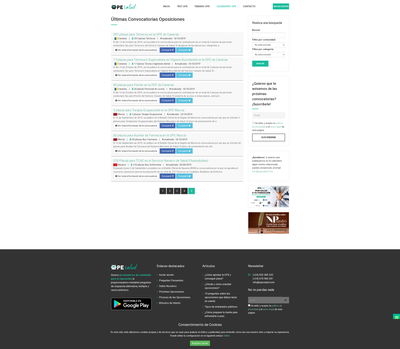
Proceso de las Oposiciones (174, 297)
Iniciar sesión (281, 6)
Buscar (260, 64)
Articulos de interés (169, 302)
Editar (227, 335)
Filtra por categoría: (263, 49)
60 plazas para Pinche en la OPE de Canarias (143, 85)
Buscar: (256, 30)
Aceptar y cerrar (200, 343)
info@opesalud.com (262, 171)
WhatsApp (396, 318)
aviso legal (275, 126)
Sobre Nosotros (168, 286)
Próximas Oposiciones (171, 291)
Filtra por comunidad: (264, 39)
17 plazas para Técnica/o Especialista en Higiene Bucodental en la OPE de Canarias (170, 60)
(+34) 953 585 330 (263, 274)
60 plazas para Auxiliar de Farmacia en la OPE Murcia (149, 135)
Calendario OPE (226, 6)
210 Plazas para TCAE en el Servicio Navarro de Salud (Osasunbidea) (160, 161)
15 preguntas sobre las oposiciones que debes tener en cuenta (221, 297)
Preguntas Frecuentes (171, 280)
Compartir (167, 50)
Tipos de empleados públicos (221, 306)
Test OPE (182, 6)
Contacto (249, 6)
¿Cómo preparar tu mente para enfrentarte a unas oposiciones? (221, 316)
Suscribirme (268, 137)
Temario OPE (202, 6)
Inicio (166, 6)
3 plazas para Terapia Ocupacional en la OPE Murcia (148, 110)
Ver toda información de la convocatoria (137, 50)
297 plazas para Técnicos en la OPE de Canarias (146, 34)
